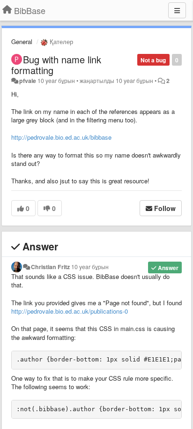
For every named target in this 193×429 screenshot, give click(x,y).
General (21, 41)
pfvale (27, 80)
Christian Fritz (50, 267)
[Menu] (177, 10)
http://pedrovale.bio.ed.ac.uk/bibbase (61, 137)
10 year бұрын (90, 267)
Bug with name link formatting (56, 65)
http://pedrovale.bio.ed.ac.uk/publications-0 (69, 311)
